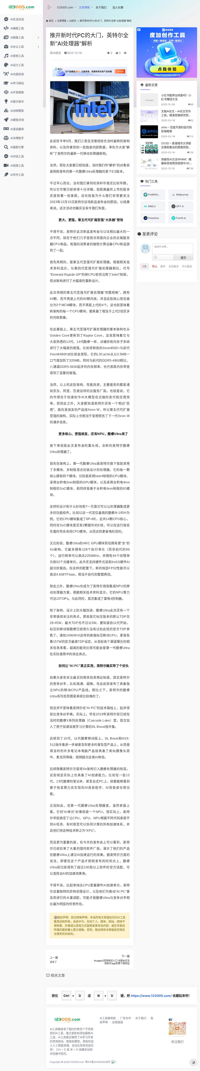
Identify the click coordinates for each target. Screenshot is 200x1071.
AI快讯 (72, 20)
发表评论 (150, 234)
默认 (155, 266)
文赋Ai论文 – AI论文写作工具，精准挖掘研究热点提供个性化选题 (176, 113)
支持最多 (174, 266)
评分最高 (187, 266)
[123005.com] (67, 1021)
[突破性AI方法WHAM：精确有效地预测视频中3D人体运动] (149, 163)
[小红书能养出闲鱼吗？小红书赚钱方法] (149, 99)
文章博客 (84, 7)
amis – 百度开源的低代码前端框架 (176, 129)
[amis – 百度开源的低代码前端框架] (149, 131)
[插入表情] (155, 257)
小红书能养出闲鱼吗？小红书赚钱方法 (176, 97)
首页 (51, 20)
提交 (183, 257)
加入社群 (117, 7)
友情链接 (117, 1022)
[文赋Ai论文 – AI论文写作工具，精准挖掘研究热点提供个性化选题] (149, 115)
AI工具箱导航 (108, 1018)
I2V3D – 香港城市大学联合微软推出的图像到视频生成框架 (176, 145)
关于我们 (101, 7)
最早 (163, 266)
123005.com (65, 7)
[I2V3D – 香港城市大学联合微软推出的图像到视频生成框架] (149, 147)
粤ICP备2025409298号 (97, 1061)
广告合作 (125, 1018)
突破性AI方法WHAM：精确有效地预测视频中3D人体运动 (176, 161)
